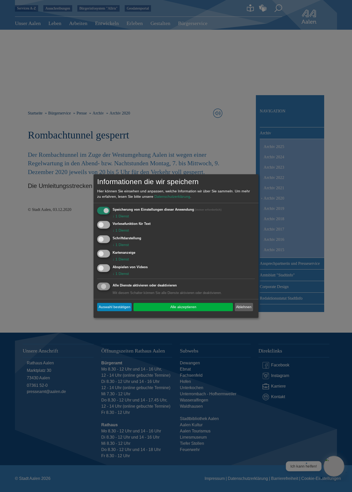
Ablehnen (244, 307)
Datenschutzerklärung (172, 196)
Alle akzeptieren (183, 307)
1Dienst (121, 216)
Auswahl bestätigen (114, 307)
